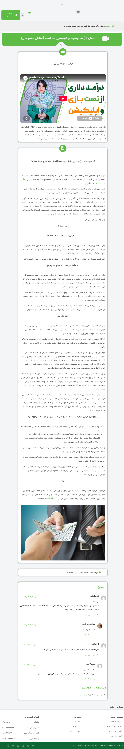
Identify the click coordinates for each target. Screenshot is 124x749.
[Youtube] (13, 745)
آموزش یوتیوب (116, 736)
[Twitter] (33, 745)
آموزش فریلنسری (115, 731)
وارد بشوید (83, 695)
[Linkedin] (18, 745)
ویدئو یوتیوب (78, 572)
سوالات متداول (75, 731)
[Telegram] (28, 745)
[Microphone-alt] (8, 745)
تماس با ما (76, 721)
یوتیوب (107, 26)
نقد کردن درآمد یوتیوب (114, 726)
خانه (113, 26)
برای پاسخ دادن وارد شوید (92, 614)
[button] (78, 12)
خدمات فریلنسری (115, 721)
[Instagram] (23, 745)
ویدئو (86, 572)
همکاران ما (76, 726)
